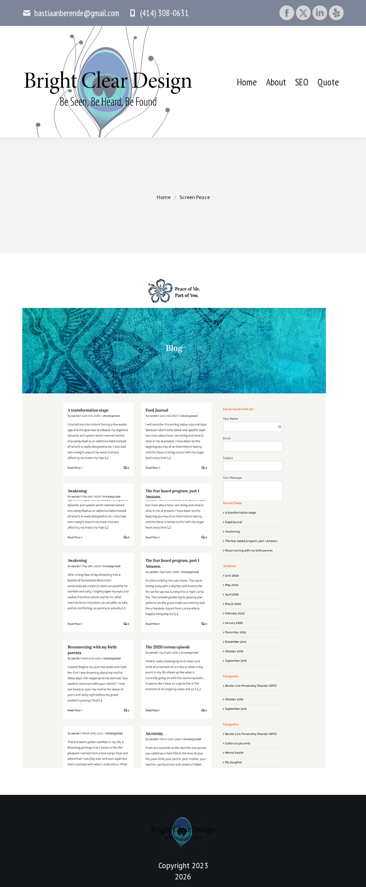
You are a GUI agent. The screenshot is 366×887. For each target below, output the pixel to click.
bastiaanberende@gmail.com (76, 13)
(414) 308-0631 (164, 13)
